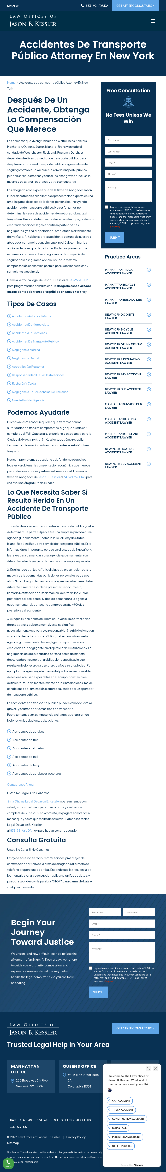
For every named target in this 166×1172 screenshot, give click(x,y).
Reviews (42, 1120)
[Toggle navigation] (153, 21)
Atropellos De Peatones (28, 366)
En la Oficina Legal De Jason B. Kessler (34, 801)
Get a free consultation (135, 5)
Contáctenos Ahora (20, 784)
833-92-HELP (78, 280)
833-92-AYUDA (21, 830)
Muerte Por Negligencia (28, 400)
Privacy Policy (76, 1137)
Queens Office (79, 1066)
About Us (83, 1120)
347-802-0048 (75, 477)
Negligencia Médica (26, 350)
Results (57, 1120)
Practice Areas (20, 1120)
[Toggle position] (148, 1068)
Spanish (13, 5)
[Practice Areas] (34, 1120)
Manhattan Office (25, 1069)
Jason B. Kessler (49, 477)
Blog (69, 1120)
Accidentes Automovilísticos (31, 316)
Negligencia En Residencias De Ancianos (40, 392)
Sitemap (13, 1143)
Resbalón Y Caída (24, 383)
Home (11, 82)
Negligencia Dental (25, 358)
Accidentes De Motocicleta (30, 324)
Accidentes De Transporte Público (35, 341)
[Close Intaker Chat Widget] (155, 1068)
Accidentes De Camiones (29, 333)
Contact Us (17, 1127)
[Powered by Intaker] (138, 1165)
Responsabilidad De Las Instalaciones (38, 375)
